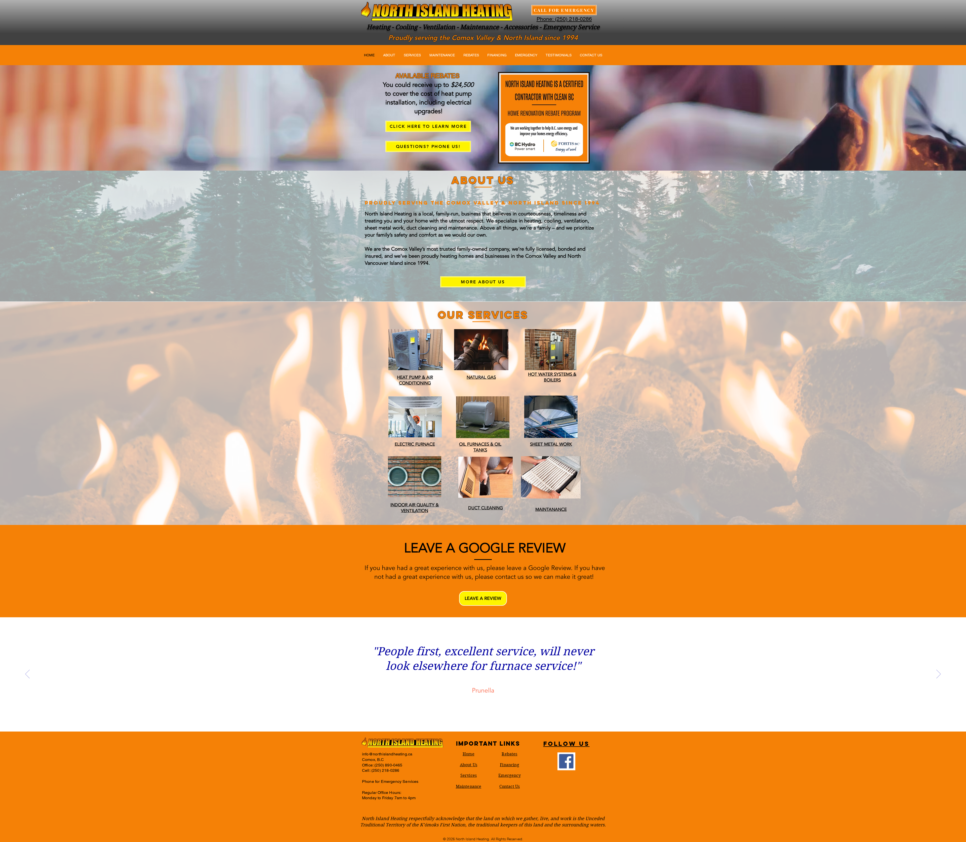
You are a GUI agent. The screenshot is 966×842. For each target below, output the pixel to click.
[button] (483, 598)
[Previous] (27, 674)
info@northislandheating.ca (387, 754)
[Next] (938, 674)
